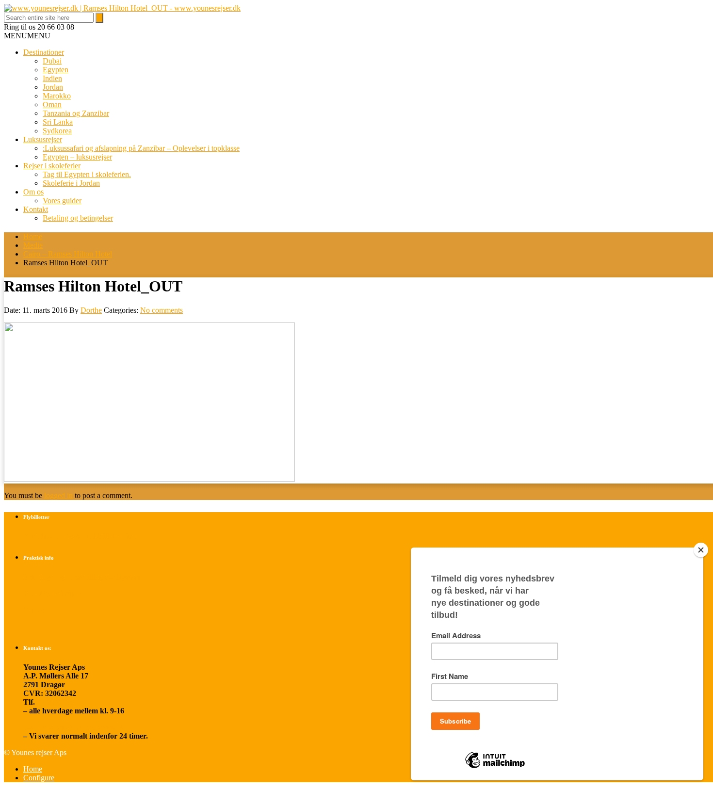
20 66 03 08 (55, 702)
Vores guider (62, 200)
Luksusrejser (42, 139)
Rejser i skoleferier (52, 165)
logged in (58, 495)
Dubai (52, 61)
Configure (38, 778)
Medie (33, 245)
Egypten (55, 69)
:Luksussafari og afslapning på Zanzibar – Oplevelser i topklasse (141, 148)
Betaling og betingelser (78, 218)
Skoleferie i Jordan (71, 183)
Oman (52, 104)
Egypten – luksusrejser (77, 157)
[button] (27, 36)
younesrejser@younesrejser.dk (73, 727)
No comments (161, 310)
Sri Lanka (58, 122)
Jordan (53, 87)
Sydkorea (57, 131)
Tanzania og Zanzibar (76, 113)
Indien (52, 78)
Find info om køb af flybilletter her (80, 536)
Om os (33, 192)
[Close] (701, 550)
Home (32, 236)
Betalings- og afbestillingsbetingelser (82, 577)
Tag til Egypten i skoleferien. (87, 174)
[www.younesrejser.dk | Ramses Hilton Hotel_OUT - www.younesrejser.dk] (122, 8)
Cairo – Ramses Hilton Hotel (67, 254)
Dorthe (91, 310)
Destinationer (43, 52)
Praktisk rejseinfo (52, 593)
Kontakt (35, 209)
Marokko (57, 96)
